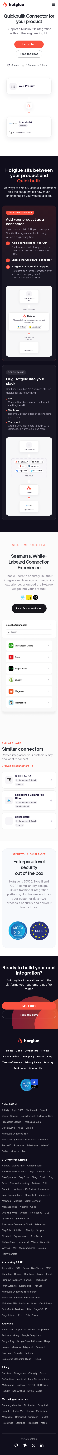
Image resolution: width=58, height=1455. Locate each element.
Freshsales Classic (11, 1122)
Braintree (6, 1373)
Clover (43, 1373)
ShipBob (6, 1230)
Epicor (40, 1274)
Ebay (34, 1177)
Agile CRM (17, 1110)
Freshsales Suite (32, 1122)
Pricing (45, 1050)
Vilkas (34, 1242)
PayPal (31, 1385)
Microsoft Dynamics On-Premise (19, 1139)
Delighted (43, 1405)
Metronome (8, 1385)
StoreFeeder (36, 1236)
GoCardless (8, 1379)
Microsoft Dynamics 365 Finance (19, 1291)
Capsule (43, 1110)
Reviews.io (7, 1422)
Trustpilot (33, 1422)
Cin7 (49, 1171)
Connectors (31, 1050)
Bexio (26, 1268)
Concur (18, 1274)
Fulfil (45, 1183)
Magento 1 (30, 1195)
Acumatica (7, 1268)
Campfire (7, 1274)
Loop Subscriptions (12, 1195)
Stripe (30, 1390)
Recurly (6, 1390)
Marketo (16, 1347)
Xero (20, 1315)
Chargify (32, 1373)
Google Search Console (29, 1341)
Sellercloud (40, 1224)
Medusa (18, 1201)
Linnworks (43, 1189)
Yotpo (43, 1422)
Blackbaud (31, 1110)
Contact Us (35, 1068)
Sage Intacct (8, 1315)
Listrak (29, 1127)
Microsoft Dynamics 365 (15, 1133)
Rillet (29, 1309)
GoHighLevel (8, 1127)
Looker (5, 1347)
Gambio (6, 1189)
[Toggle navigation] (53, 5)
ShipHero (18, 1230)
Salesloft (44, 1145)
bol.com (42, 1248)
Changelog (27, 1056)
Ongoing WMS (9, 1212)
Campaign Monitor (11, 1405)
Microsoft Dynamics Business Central (21, 1297)
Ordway (21, 1385)
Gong (16, 1335)
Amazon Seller (34, 1165)
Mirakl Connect (33, 1201)
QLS (47, 1212)
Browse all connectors (15, 765)
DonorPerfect (28, 1116)
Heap (47, 1341)
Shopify (30, 1230)
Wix (15, 1248)
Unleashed (23, 1242)
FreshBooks (41, 1280)
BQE (18, 1268)
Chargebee (20, 1373)
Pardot (44, 1417)
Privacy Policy (33, 1062)
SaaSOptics (18, 1390)
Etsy (51, 1177)
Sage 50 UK (40, 1309)
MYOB (38, 1285)
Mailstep (6, 1201)
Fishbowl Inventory (19, 1183)
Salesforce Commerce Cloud (17, 1224)
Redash (29, 1353)
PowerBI (18, 1353)
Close (5, 1116)
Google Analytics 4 (31, 1335)
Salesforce (32, 1145)
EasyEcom (24, 1177)
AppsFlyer (43, 1329)
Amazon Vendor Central (14, 1171)
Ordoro (23, 1212)
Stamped (20, 1422)
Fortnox (36, 1183)
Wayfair (6, 1248)
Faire (4, 1183)
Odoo (33, 1206)
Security (48, 1062)
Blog (49, 1056)
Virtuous (15, 1151)
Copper (14, 1116)
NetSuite (24, 1303)
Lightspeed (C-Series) (24, 1189)
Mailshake (7, 1417)
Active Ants (18, 1165)
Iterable (6, 1411)
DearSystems (9, 1177)
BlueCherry (37, 1268)
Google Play (8, 1341)
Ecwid (43, 1177)
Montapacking (9, 1206)
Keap (20, 1127)
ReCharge (42, 1385)
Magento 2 (44, 1195)
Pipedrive (19, 1145)
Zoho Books (32, 1315)
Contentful (29, 1405)
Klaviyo (30, 1411)
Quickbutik (7, 1218)
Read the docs (29, 53)
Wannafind (45, 1242)
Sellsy (5, 1151)
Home (9, 1050)
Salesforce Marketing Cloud (16, 1359)
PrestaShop (36, 1212)
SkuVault (6, 1236)
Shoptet (40, 1230)
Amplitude (7, 1329)
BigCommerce (37, 1171)
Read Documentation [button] (29, 608)
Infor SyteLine (9, 1285)
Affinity (5, 1110)
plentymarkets (9, 1253)
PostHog (6, 1353)
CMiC (48, 1268)
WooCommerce (27, 1248)
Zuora (39, 1390)
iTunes (37, 1359)
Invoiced (21, 1379)
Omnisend (20, 1417)
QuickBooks (45, 1303)
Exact (49, 1274)
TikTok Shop (8, 1242)
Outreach (43, 1139)
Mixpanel (28, 1347)
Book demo (20, 1068)
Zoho (24, 1151)
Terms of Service (12, 1062)
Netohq (24, 1206)
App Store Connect (25, 1329)
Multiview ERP (9, 1303)
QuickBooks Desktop (13, 1309)
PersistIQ (6, 1145)
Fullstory (6, 1335)
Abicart (6, 1165)
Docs (19, 1050)
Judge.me (18, 1411)
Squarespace (21, 1236)
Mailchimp (41, 1411)
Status (40, 1056)
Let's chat (29, 44)
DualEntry (29, 1274)
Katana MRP (25, 1285)
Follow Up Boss (45, 1116)
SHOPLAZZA (23, 1218)
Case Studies (11, 1056)
